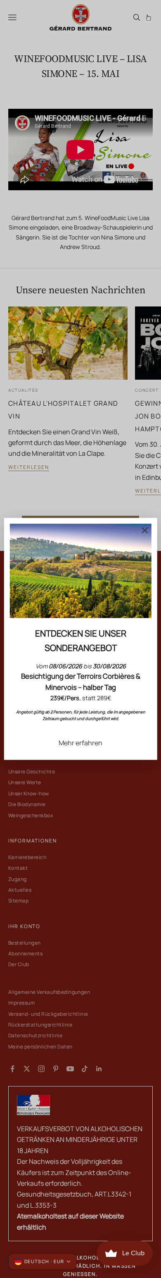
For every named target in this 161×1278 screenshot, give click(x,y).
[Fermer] (144, 530)
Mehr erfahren (80, 742)
